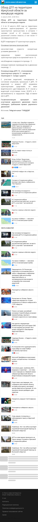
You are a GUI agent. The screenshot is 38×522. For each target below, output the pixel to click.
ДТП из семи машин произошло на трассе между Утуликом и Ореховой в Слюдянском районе (24, 439)
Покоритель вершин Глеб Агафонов (24, 399)
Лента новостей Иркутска (11, 518)
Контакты (5, 501)
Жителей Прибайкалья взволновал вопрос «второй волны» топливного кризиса (24, 359)
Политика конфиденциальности (13, 508)
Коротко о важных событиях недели (23, 210)
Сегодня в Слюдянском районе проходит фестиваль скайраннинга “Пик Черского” (23, 182)
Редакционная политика (10, 505)
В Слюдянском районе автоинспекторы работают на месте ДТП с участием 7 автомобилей (23, 201)
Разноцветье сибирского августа (22, 290)
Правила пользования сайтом (12, 511)
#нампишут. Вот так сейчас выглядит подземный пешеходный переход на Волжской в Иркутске (24, 428)
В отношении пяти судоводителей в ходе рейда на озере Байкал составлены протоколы (24, 348)
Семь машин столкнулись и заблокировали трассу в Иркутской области (23, 418)
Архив (4, 515)
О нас (4, 498)
